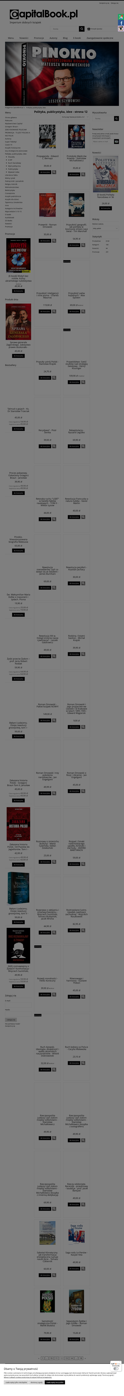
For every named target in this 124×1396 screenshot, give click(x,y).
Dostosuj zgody (37, 1382)
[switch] (116, 1368)
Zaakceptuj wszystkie (54, 1382)
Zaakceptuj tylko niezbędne (16, 1382)
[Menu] (120, 1362)
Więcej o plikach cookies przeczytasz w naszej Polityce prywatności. (28, 1377)
